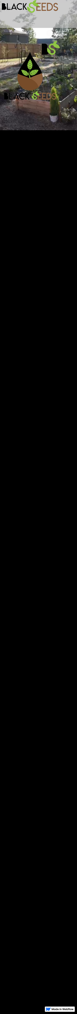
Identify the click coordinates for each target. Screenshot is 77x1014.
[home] (19, 6)
